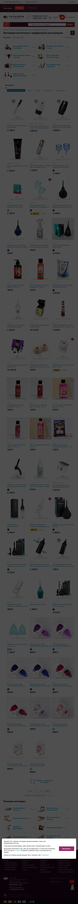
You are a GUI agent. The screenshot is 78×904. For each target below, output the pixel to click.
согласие (17, 850)
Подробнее (45, 855)
